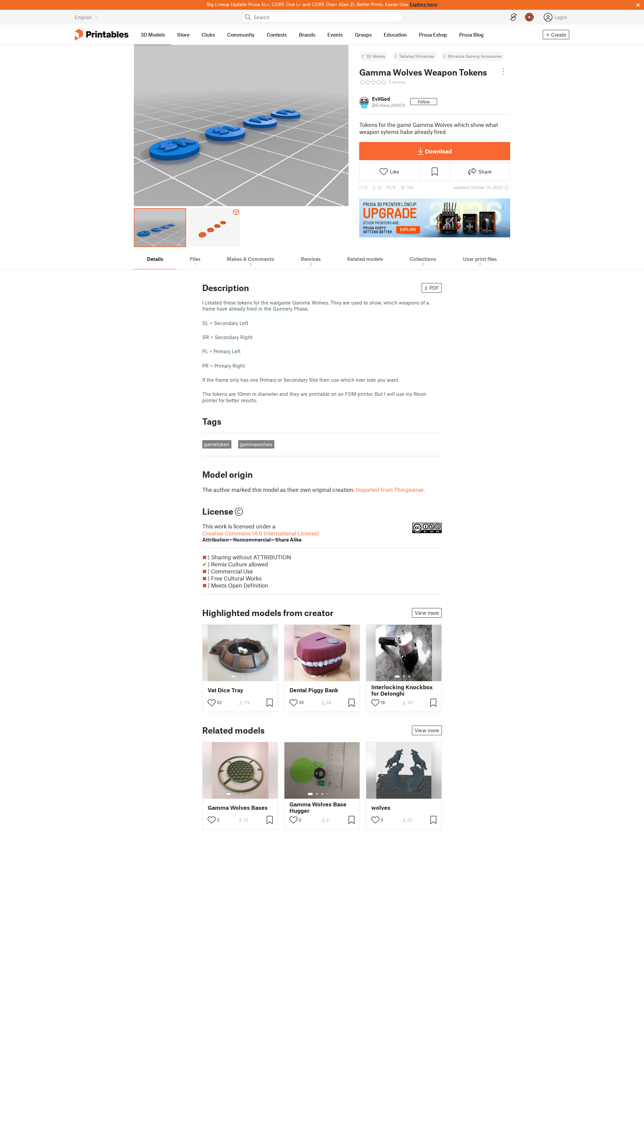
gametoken (216, 444)
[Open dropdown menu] (503, 71)
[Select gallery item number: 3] (245, 676)
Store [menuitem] (183, 35)
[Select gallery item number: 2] (240, 676)
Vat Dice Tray (225, 690)
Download (438, 151)
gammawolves (256, 444)
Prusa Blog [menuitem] (471, 35)
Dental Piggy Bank (313, 690)
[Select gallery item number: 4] (330, 676)
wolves (380, 807)
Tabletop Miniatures (416, 56)
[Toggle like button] (212, 703)
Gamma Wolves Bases (238, 807)
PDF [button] (434, 288)
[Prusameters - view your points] (529, 17)
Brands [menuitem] (307, 35)
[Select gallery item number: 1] (233, 676)
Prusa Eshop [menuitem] (433, 35)
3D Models (375, 56)
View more (427, 613)
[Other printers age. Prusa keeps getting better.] (434, 217)
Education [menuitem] (395, 35)
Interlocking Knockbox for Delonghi (402, 690)
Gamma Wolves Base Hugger (317, 807)
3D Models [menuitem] (153, 35)
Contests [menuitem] (277, 35)
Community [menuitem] (241, 35)
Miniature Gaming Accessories (475, 56)
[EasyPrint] (513, 17)
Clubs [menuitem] (208, 35)
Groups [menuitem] (363, 35)
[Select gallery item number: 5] (250, 794)
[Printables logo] (101, 35)
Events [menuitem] (335, 35)
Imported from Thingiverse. (390, 489)
